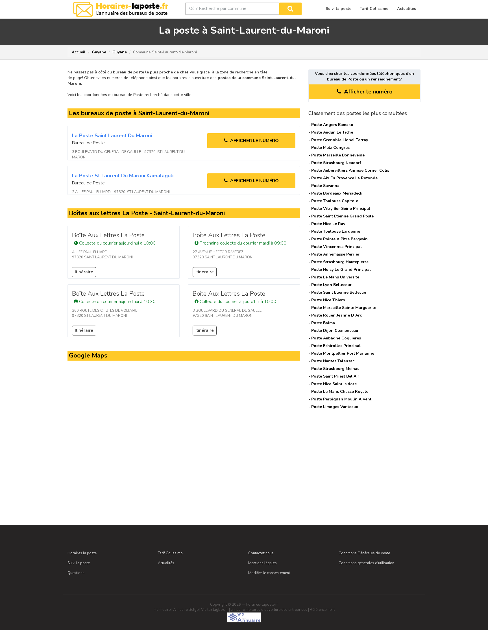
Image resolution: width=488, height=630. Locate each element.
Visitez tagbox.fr (214, 609)
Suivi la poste (78, 563)
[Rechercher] (290, 9)
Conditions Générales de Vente (364, 553)
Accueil (79, 52)
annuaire (238, 609)
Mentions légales (262, 563)
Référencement (322, 609)
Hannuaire (162, 609)
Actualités (166, 563)
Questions (75, 572)
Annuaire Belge (186, 609)
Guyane (99, 52)
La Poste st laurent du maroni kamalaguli (122, 175)
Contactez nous (261, 553)
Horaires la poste (82, 553)
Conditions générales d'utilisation (366, 563)
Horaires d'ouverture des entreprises (276, 609)
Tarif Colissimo (170, 553)
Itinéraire (84, 272)
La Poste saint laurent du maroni (112, 135)
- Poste (330, 124)
